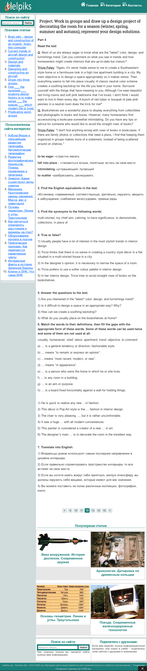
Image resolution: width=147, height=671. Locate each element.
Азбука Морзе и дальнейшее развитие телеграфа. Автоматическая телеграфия (19, 144)
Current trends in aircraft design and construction (20, 54)
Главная (92, 5)
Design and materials (15, 63)
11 (81, 510)
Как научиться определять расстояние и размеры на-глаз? (20, 227)
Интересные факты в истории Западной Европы (20, 264)
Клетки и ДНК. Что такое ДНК (21, 273)
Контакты (135, 5)
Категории (113, 5)
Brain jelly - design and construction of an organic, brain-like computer (21, 42)
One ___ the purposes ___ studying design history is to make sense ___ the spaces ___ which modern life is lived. (21, 97)
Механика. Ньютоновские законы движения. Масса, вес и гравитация (20, 196)
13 (92, 510)
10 (75, 510)
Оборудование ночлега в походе (20, 237)
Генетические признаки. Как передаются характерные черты (17, 250)
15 (104, 510)
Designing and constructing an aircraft (18, 72)
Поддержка (139, 665)
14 (98, 510)
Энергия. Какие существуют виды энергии (21, 182)
